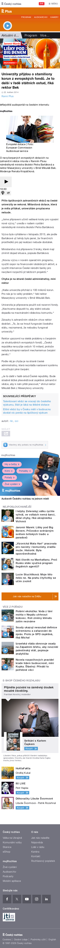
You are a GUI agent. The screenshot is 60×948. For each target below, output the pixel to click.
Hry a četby (11, 464)
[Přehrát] (6, 182)
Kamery (54, 17)
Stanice (7, 847)
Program (26, 17)
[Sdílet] (8, 193)
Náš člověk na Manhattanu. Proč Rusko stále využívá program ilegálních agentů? (36, 563)
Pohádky (23, 470)
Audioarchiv (40, 17)
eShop (6, 851)
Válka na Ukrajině (12, 837)
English (52, 939)
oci (16, 421)
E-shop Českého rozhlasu (21, 680)
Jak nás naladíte (40, 837)
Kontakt (35, 856)
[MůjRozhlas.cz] (6, 111)
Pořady (8, 477)
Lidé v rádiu (37, 847)
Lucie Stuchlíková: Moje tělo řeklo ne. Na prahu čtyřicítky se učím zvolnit (36, 578)
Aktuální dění (11, 35)
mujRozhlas (8, 455)
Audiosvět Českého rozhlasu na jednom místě (25, 498)
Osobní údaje (21, 939)
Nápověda (37, 842)
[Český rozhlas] (11, 3)
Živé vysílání (11, 484)
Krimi (7, 470)
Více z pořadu (13, 606)
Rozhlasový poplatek (43, 860)
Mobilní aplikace (12, 881)
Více (44, 35)
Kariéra (35, 851)
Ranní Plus (8, 96)
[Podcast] (3, 193)
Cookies (7, 939)
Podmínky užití (38, 939)
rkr (11, 421)
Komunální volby (12, 842)
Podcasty (8, 876)
